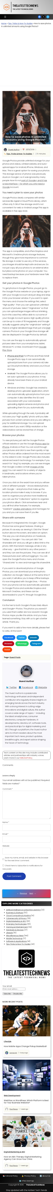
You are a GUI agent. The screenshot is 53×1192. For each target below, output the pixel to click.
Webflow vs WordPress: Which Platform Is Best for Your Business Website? (26, 1101)
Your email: (7, 986)
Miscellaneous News (15, 935)
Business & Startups (14, 912)
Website (5, 846)
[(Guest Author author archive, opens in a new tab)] (26, 676)
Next (31, 893)
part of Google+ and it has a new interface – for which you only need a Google (24, 184)
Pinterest (8, 643)
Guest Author (14, 149)
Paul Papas (13, 1109)
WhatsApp (22, 643)
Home (3, 23)
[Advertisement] (26, 58)
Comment (7, 789)
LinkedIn (33, 637)
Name (5, 822)
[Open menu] (5, 16)
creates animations (22, 509)
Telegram (36, 643)
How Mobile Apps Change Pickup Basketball (25, 1046)
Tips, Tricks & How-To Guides (20, 23)
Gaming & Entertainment (17, 927)
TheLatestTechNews (35, 1185)
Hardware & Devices (15, 930)
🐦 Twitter (11, 687)
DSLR (48, 328)
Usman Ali (13, 1053)
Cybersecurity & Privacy (16, 918)
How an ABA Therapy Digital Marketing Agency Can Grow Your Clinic (22, 1158)
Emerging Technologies (16, 924)
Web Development (12, 1095)
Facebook (8, 637)
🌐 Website (41, 687)
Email (5, 834)
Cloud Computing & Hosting (18, 915)
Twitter (21, 637)
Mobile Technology (14, 938)
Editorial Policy (26, 758)
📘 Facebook (26, 687)
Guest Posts (14, 657)
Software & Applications (16, 941)
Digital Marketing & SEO (16, 921)
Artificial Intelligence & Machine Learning (23, 910)
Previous (23, 893)
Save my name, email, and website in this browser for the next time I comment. (26, 859)
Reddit (7, 649)
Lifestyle (9, 932)
